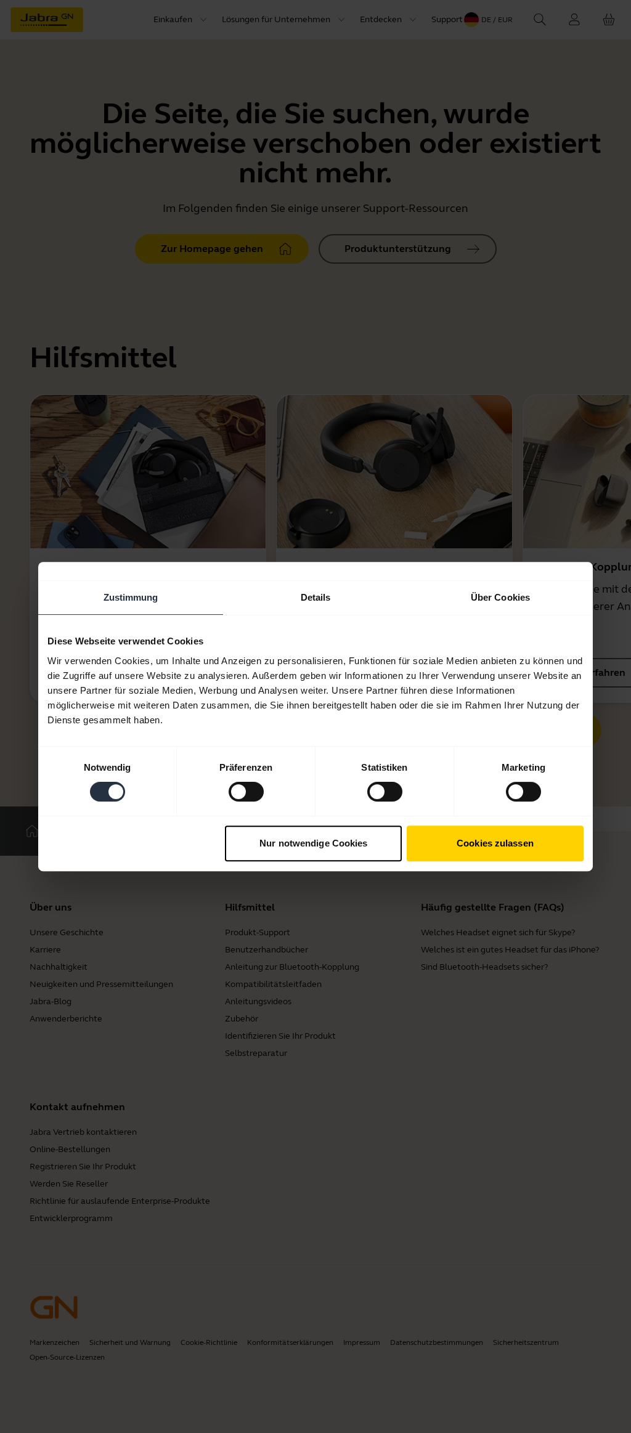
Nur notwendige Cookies (313, 843)
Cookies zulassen (495, 843)
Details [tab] (316, 597)
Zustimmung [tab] (131, 597)
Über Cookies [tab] (500, 597)
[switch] (246, 792)
